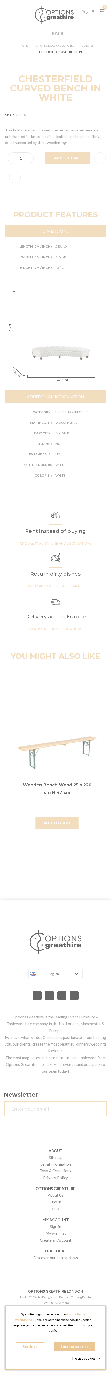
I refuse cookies (86, 1358)
